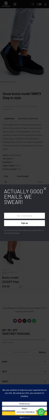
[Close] (45, 188)
